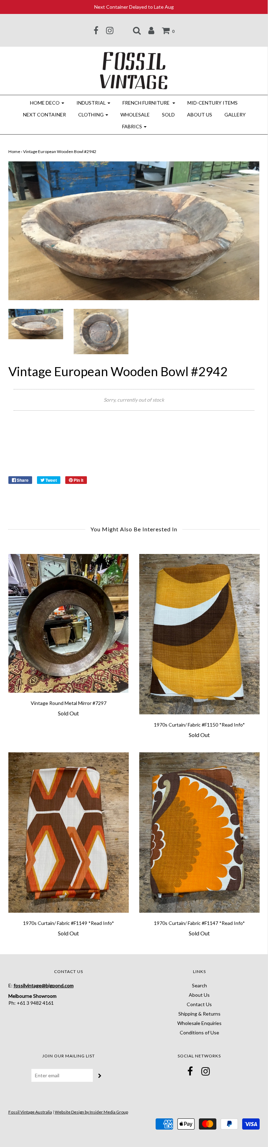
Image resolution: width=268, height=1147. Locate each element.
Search (199, 985)
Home (14, 151)
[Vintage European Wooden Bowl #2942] (35, 323)
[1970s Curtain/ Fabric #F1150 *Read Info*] (199, 634)
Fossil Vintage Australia (30, 1112)
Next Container (44, 114)
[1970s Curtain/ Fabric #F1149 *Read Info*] (68, 832)
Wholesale (135, 114)
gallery (235, 114)
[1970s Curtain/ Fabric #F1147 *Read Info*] (199, 832)
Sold (168, 114)
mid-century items (212, 103)
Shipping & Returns (199, 1014)
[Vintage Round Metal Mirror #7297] (68, 623)
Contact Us (199, 1004)
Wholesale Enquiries (199, 1023)
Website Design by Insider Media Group (91, 1112)
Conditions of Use (199, 1032)
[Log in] (151, 30)
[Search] (136, 30)
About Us (199, 114)
